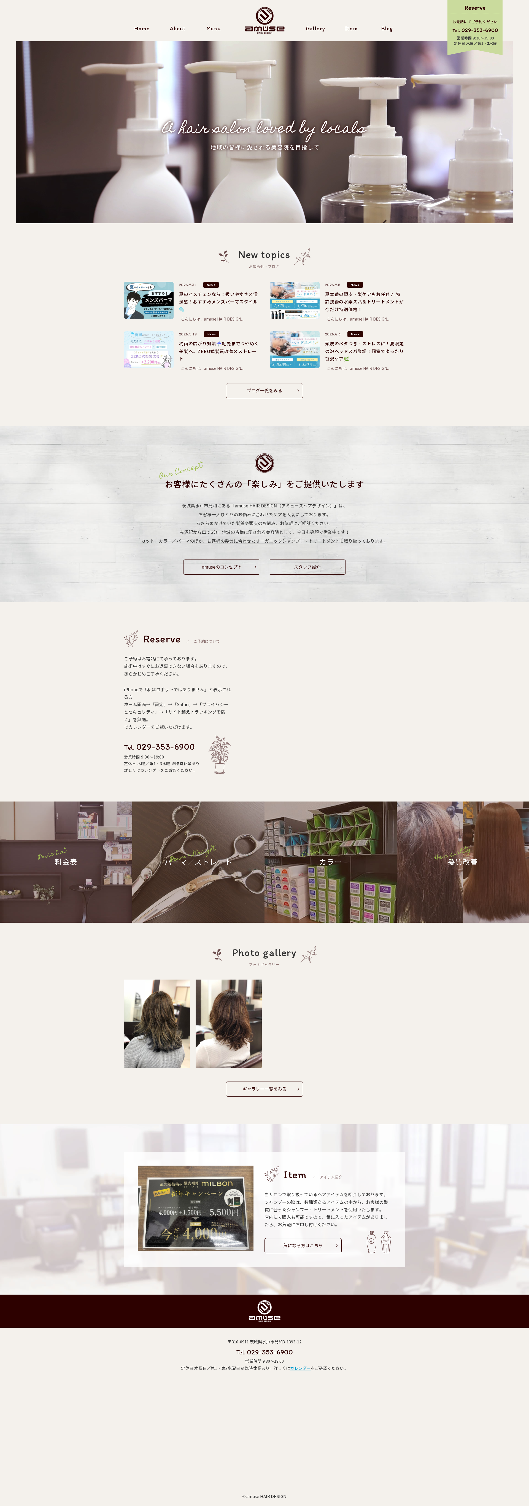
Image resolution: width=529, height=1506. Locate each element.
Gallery (315, 28)
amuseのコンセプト (222, 567)
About (178, 28)
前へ (21, 131)
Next (508, 131)
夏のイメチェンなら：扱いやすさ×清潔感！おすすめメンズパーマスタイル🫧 (218, 302)
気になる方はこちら (303, 1245)
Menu (213, 28)
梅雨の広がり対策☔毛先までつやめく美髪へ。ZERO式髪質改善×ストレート (219, 351)
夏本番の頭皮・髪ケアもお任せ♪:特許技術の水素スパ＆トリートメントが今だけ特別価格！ (364, 302)
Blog (387, 28)
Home (141, 28)
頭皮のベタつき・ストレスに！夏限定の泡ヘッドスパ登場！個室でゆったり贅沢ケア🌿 (364, 351)
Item (351, 28)
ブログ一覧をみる (264, 390)
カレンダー (300, 1368)
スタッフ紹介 (307, 567)
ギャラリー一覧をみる (264, 1089)
